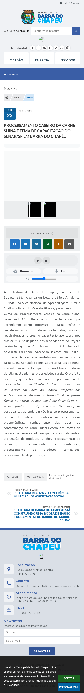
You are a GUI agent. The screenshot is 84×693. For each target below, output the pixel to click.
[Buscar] (76, 31)
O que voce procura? (17, 30)
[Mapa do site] (61, 47)
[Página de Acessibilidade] (67, 47)
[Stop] (46, 260)
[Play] (38, 260)
